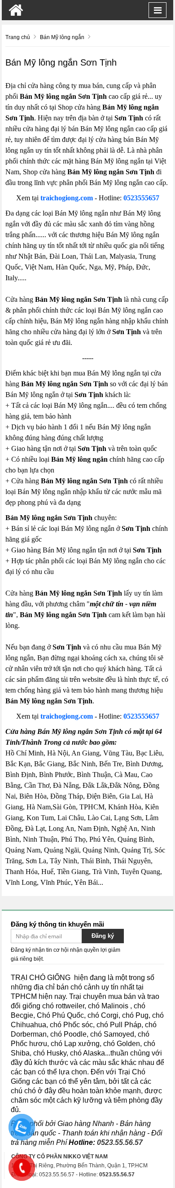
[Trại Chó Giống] (16, 10)
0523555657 (141, 198)
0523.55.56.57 (120, 1142)
